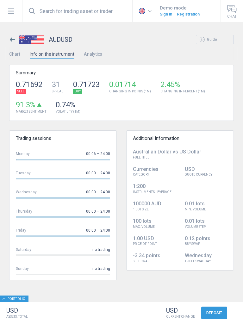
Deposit (214, 313)
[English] (144, 11)
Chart (14, 54)
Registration (188, 14)
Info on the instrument (52, 54)
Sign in (166, 14)
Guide (211, 39)
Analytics (93, 54)
